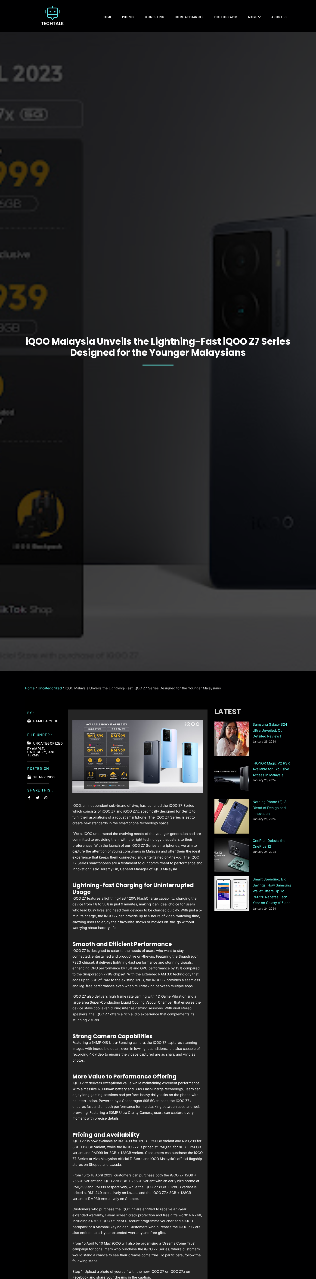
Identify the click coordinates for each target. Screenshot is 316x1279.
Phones (128, 17)
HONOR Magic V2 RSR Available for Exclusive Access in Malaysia (271, 769)
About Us (279, 17)
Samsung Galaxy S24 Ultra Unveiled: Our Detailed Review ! (270, 730)
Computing (154, 17)
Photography (226, 17)
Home (107, 17)
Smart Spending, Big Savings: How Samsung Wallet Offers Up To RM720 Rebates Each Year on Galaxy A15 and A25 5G (272, 891)
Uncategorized (50, 688)
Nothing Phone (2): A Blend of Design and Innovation (270, 808)
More (252, 17)
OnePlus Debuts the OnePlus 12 (269, 843)
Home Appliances (189, 17)
